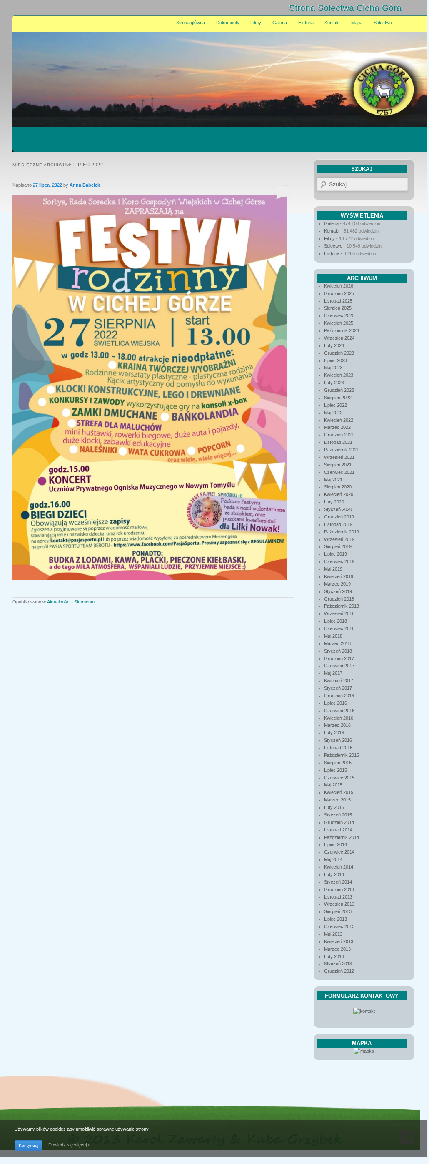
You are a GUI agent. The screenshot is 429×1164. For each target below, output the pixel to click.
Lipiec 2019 (335, 553)
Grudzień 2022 (339, 390)
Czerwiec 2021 (339, 472)
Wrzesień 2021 (339, 457)
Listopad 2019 (338, 524)
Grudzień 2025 (339, 293)
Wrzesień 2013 (339, 903)
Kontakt (332, 22)
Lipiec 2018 (335, 620)
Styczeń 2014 (338, 881)
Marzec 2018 (337, 643)
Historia (306, 22)
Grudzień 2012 (339, 971)
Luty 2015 (334, 807)
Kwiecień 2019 (338, 576)
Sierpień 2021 (338, 464)
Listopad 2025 (338, 300)
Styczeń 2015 (338, 814)
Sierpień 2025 (338, 307)
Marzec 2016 (337, 725)
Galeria (279, 22)
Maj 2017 (333, 673)
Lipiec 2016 (335, 703)
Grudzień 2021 (339, 434)
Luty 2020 (334, 501)
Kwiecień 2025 (338, 322)
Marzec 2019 (337, 583)
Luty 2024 (334, 345)
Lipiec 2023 (335, 360)
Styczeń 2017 (338, 688)
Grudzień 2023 (339, 352)
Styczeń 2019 (338, 591)
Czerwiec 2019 (339, 561)
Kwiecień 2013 (338, 941)
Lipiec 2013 (335, 918)
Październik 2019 (341, 531)
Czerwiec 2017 (339, 665)
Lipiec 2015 (335, 770)
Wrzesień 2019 (339, 539)
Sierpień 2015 (338, 762)
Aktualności (58, 601)
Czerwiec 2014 (339, 851)
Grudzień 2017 (339, 658)
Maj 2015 (333, 784)
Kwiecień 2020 (338, 494)
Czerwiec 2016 (339, 710)
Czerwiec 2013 (339, 926)
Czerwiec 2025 (339, 315)
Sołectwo (383, 22)
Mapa (356, 22)
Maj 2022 (333, 412)
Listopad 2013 (338, 896)
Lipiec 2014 (335, 844)
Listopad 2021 (338, 442)
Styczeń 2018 (338, 650)
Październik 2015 (341, 755)
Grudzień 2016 (339, 695)
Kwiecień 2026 (338, 285)
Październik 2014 (341, 837)
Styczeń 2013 (338, 963)
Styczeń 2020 (338, 509)
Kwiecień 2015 (338, 792)
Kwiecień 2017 (338, 680)
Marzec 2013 (337, 948)
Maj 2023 (333, 367)
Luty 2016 (334, 732)
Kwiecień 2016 (338, 718)
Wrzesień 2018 (339, 613)
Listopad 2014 (338, 829)
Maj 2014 (333, 859)
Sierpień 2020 (338, 486)
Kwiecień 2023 (338, 375)
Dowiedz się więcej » (69, 1144)
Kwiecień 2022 (338, 420)
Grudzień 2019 (339, 516)
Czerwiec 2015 (339, 777)
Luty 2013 (334, 956)
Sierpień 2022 (338, 397)
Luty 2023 (334, 382)
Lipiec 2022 (335, 405)
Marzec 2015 (337, 799)
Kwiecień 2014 (338, 866)
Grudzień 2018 (339, 598)
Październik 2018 (341, 605)
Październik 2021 (341, 449)
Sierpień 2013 (338, 911)
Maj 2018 (333, 635)
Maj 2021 (333, 479)
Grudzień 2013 (339, 889)
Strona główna (190, 22)
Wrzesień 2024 (339, 337)
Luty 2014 (334, 874)
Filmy (255, 22)
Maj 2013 (333, 933)
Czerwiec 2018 (339, 628)
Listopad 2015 (338, 747)
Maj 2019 (333, 568)
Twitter (374, 8)
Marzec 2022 (337, 427)
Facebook (393, 8)
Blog (411, 8)
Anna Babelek (85, 185)
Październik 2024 (341, 330)
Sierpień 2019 (338, 546)
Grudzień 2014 (339, 822)
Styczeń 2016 (338, 740)
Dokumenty (227, 22)
